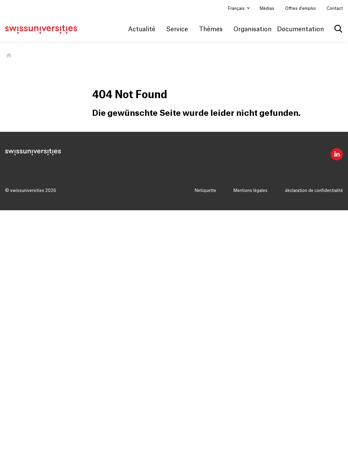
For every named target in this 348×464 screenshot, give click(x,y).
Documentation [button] (300, 29)
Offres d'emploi (300, 8)
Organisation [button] (252, 29)
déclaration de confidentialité (314, 191)
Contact (335, 8)
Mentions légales (250, 191)
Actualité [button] (141, 29)
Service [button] (177, 29)
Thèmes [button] (211, 29)
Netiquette (205, 191)
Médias (267, 8)
